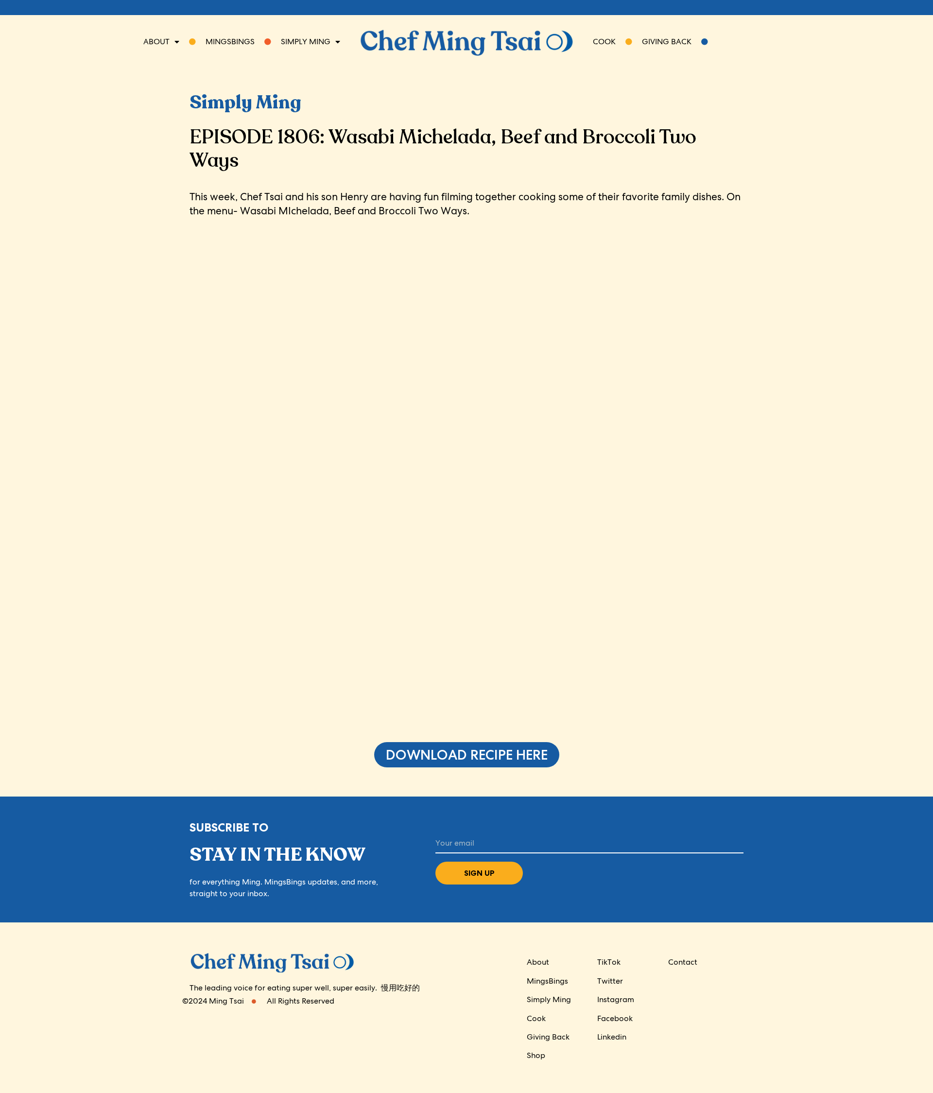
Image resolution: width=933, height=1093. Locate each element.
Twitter (610, 981)
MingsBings (547, 981)
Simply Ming (549, 999)
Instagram (615, 999)
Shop (536, 1055)
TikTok (609, 962)
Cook (536, 1018)
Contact (682, 962)
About (156, 41)
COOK (609, 41)
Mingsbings (225, 41)
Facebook (615, 1018)
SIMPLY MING (300, 41)
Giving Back (671, 41)
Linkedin (611, 1037)
